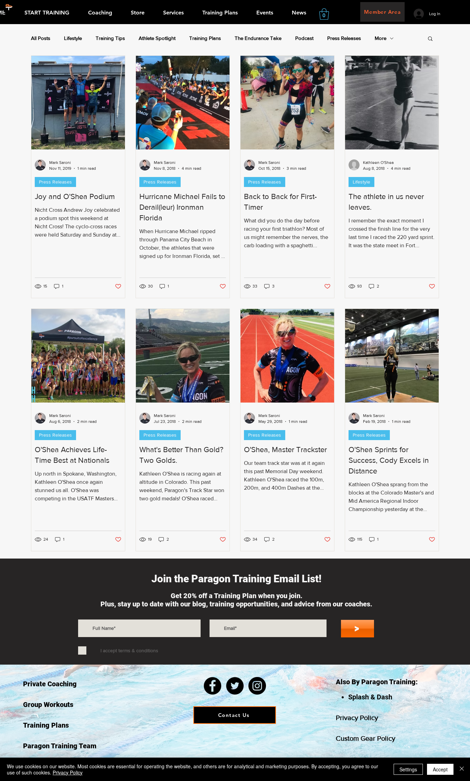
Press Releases (344, 38)
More (380, 38)
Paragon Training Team (59, 746)
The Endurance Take (258, 38)
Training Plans (205, 38)
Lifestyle (73, 38)
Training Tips (110, 38)
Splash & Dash (370, 697)
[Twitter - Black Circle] (235, 686)
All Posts (40, 38)
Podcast (304, 38)
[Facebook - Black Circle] (212, 686)
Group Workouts (48, 704)
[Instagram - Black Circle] (257, 686)
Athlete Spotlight (157, 38)
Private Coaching (50, 684)
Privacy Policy (357, 717)
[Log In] (419, 14)
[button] (324, 14)
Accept (440, 769)
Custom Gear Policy (365, 738)
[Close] (462, 769)
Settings (408, 769)
